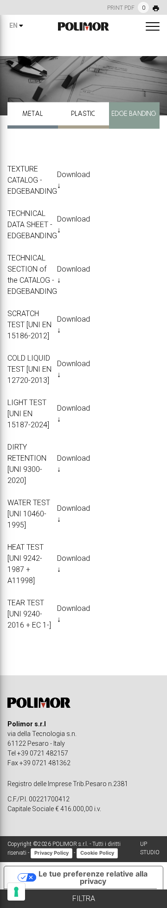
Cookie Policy (97, 853)
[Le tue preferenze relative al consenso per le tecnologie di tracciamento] (16, 892)
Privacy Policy (51, 853)
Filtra (83, 898)
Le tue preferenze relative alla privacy (93, 877)
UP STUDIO (150, 848)
